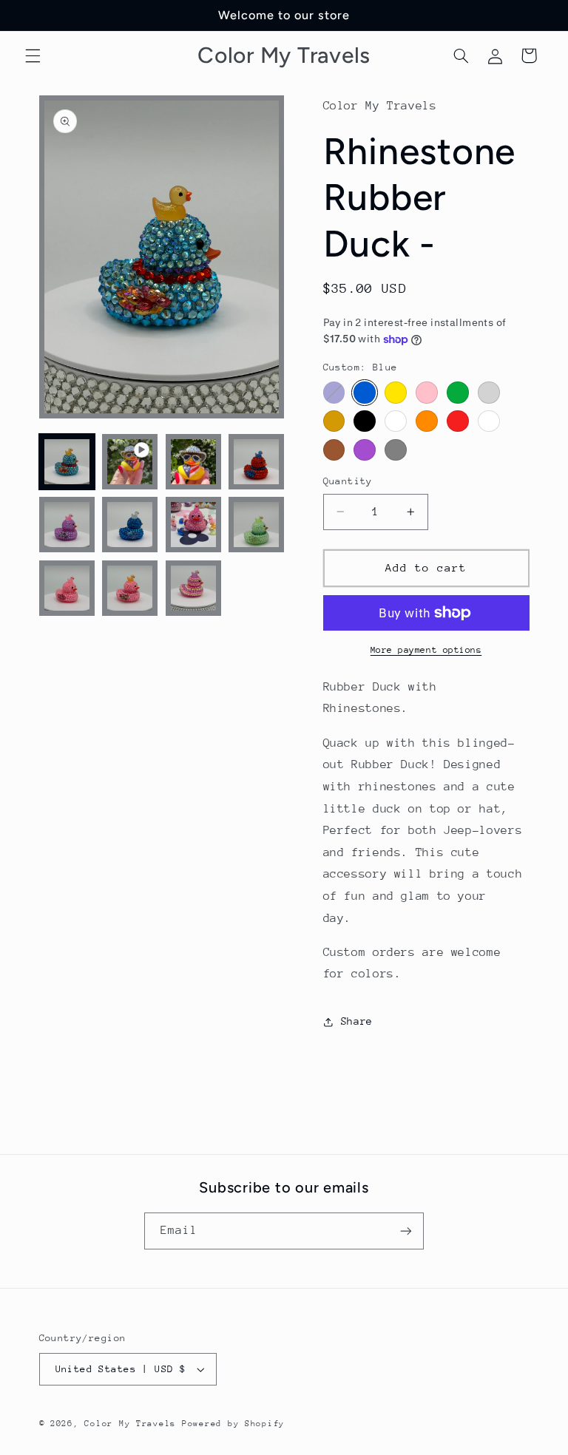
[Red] (457, 421)
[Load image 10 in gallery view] (193, 588)
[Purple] (364, 450)
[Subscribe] (406, 1230)
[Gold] (334, 421)
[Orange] (426, 421)
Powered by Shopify (233, 1423)
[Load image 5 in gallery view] (130, 524)
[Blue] (364, 392)
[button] (33, 55)
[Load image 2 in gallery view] (193, 461)
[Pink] (426, 392)
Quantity (348, 480)
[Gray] (395, 450)
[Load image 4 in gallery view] (67, 524)
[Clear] (395, 421)
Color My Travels (130, 1423)
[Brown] (334, 450)
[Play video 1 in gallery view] (130, 461)
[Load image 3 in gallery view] (256, 461)
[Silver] (488, 392)
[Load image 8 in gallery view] (67, 588)
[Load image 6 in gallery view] (193, 524)
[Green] (457, 392)
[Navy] (334, 392)
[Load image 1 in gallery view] (67, 461)
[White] (488, 421)
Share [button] (357, 1021)
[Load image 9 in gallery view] (130, 588)
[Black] (364, 421)
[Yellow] (395, 392)
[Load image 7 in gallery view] (256, 524)
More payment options (426, 650)
